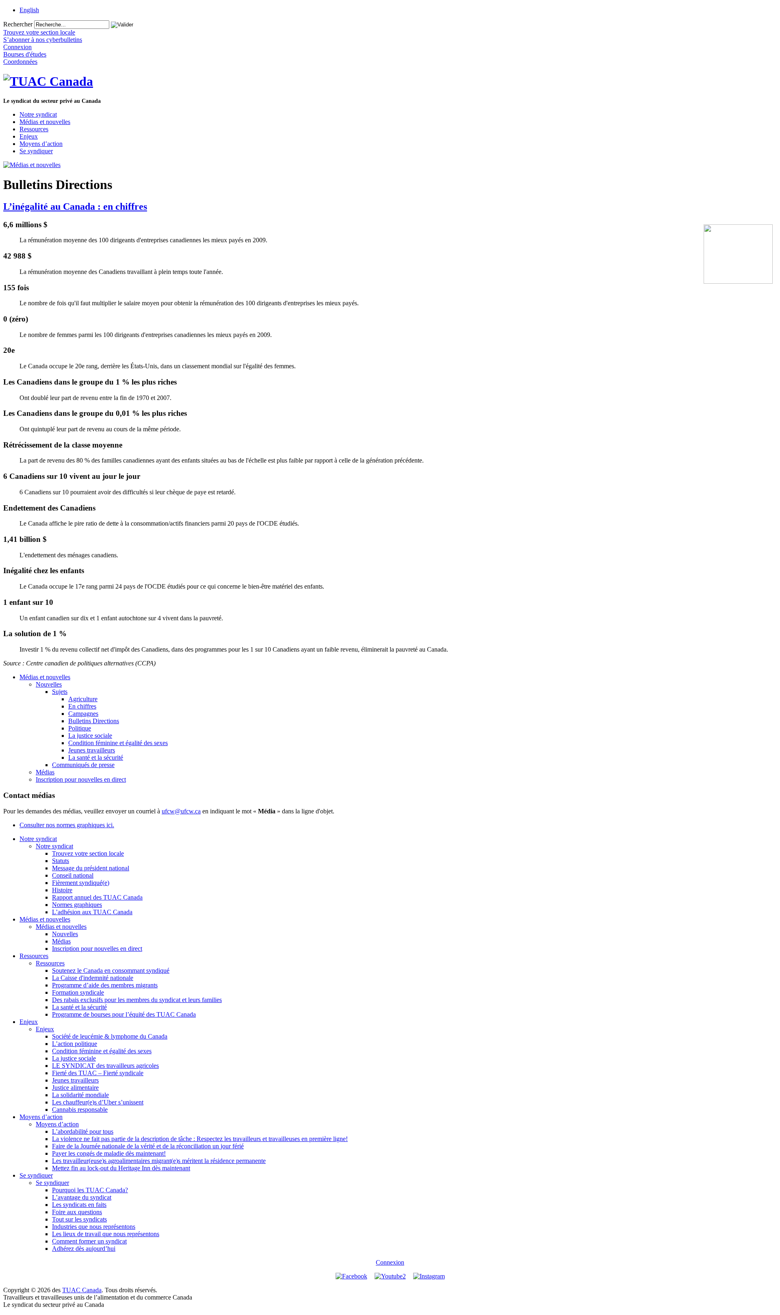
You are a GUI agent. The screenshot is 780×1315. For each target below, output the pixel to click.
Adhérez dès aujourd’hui (83, 1248)
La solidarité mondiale (80, 1094)
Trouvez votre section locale (88, 853)
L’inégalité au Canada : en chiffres (75, 206)
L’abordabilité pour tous (82, 1131)
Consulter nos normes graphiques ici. (67, 825)
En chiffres (82, 706)
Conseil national (72, 875)
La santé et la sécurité (95, 757)
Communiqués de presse (83, 764)
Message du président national (90, 868)
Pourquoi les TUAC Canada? (90, 1190)
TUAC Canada (82, 1290)
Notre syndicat (38, 114)
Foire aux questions (77, 1211)
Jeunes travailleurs (91, 750)
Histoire (62, 890)
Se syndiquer (36, 151)
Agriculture (83, 699)
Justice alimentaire (75, 1087)
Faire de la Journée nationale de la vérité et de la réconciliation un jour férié (148, 1146)
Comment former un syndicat (89, 1241)
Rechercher (17, 24)
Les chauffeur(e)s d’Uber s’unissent (97, 1102)
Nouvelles (49, 684)
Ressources (34, 129)
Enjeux (29, 136)
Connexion (390, 1262)
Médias (45, 772)
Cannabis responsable (80, 1109)
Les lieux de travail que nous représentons (105, 1233)
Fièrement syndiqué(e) (80, 882)
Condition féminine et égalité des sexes (118, 742)
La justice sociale (90, 735)
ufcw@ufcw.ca (181, 811)
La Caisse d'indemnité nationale (92, 977)
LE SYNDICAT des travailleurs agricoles (105, 1065)
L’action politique (74, 1043)
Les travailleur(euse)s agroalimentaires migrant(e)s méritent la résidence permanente (159, 1160)
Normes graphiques (77, 904)
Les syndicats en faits (79, 1204)
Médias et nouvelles (45, 121)
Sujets (59, 691)
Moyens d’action (41, 143)
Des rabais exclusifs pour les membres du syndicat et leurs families (137, 999)
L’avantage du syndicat (81, 1197)
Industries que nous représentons (93, 1226)
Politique (79, 728)
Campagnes (83, 713)
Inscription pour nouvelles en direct (81, 779)
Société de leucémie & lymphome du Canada (109, 1036)
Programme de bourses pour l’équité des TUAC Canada (124, 1014)
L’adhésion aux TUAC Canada (92, 912)
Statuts (60, 860)
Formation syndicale (78, 992)
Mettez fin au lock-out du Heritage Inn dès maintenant (121, 1168)
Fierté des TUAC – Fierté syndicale (97, 1072)
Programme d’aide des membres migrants (105, 985)
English (29, 10)
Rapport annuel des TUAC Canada (97, 897)
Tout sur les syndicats (79, 1219)
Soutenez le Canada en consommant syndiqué (110, 970)
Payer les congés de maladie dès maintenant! (109, 1153)
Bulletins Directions (93, 720)
